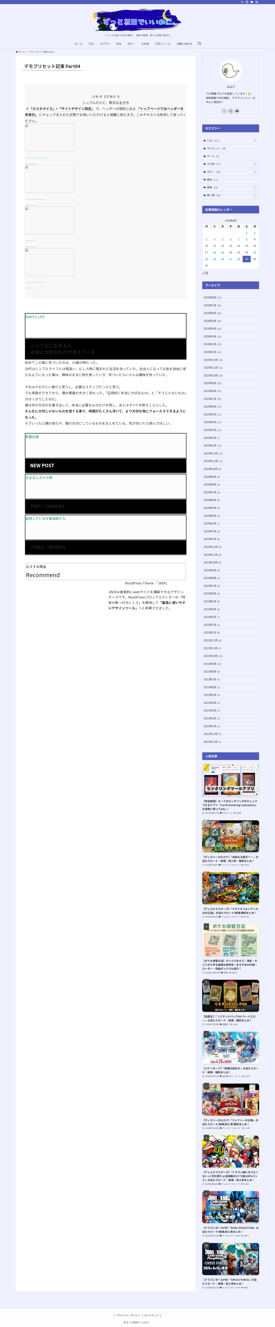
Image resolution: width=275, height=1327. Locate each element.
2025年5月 (212, 414)
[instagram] (247, 2)
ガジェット (216, 148)
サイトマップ (151, 1315)
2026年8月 (212, 297)
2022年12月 (212, 640)
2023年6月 (212, 593)
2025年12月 (213, 360)
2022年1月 (212, 726)
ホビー (213, 172)
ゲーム (213, 156)
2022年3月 (212, 710)
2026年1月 (212, 352)
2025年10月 (213, 375)
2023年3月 (212, 617)
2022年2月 (212, 718)
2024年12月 (213, 453)
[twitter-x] (242, 2)
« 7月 (205, 273)
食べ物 (213, 195)
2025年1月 (212, 445)
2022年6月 (212, 687)
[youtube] (251, 2)
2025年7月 (212, 399)
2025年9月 (212, 383)
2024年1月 (212, 539)
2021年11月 (212, 742)
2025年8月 (212, 391)
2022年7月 (212, 679)
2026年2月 (212, 344)
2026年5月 (212, 321)
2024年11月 (213, 461)
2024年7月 (212, 492)
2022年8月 (212, 671)
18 (214, 252)
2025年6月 (212, 406)
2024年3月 (212, 523)
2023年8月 (212, 578)
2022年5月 (212, 695)
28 (238, 258)
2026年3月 (212, 336)
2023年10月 (212, 562)
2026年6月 (212, 313)
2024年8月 (212, 484)
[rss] (256, 2)
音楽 (212, 187)
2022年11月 (212, 648)
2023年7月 (212, 586)
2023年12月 (212, 547)
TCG (213, 140)
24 (206, 258)
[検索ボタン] (199, 43)
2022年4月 (212, 703)
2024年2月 (212, 531)
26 (222, 258)
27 (230, 258)
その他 (213, 164)
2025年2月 (212, 438)
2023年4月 (212, 609)
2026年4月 (212, 328)
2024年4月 (212, 516)
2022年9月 (212, 664)
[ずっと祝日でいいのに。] (137, 20)
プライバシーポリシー (128, 1315)
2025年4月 (212, 422)
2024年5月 (212, 508)
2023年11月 (212, 555)
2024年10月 (212, 469)
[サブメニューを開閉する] (255, 140)
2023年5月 (212, 601)
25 (214, 258)
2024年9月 (212, 477)
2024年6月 (212, 500)
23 (254, 252)
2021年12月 (212, 734)
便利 (212, 179)
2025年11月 (213, 367)
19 (222, 252)
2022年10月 (213, 656)
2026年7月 (212, 305)
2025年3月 (212, 430)
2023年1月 (212, 632)
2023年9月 (212, 570)
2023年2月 (212, 625)
